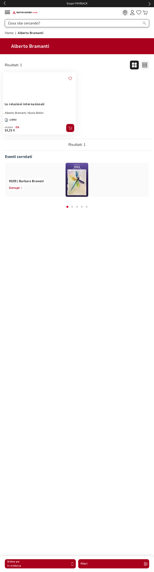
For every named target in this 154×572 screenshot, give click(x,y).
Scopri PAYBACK (77, 3)
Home (9, 33)
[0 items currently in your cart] (145, 12)
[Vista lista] (144, 65)
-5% (16, 127)
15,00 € (9, 127)
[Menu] (8, 12)
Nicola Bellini (35, 113)
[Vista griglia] (134, 65)
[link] (125, 12)
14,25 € (10, 130)
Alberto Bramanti (15, 113)
